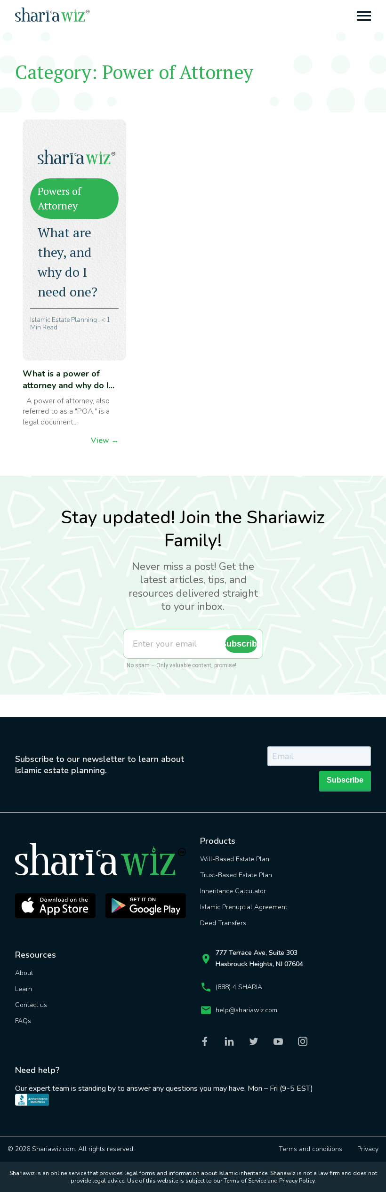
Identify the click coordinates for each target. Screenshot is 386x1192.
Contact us (31, 1004)
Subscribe (241, 643)
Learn (23, 988)
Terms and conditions (310, 1148)
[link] (75, 1107)
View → (105, 440)
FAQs (23, 1020)
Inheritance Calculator (233, 891)
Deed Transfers (223, 923)
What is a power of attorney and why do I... (68, 379)
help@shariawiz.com (246, 1010)
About (24, 972)
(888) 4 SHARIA (239, 987)
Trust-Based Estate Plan (236, 875)
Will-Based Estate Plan (234, 859)
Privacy (367, 1148)
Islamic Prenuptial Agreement (243, 907)
